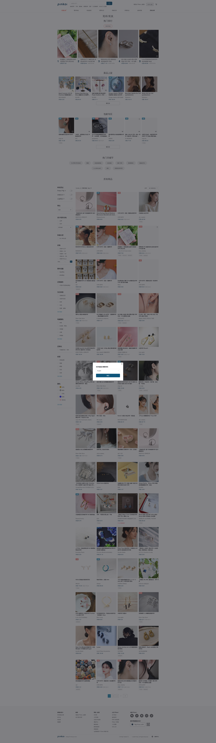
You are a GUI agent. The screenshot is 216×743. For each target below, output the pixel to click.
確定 (108, 375)
